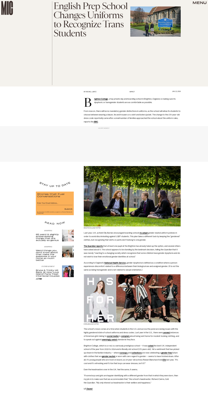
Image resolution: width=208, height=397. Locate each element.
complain (125, 336)
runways (124, 353)
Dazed (89, 389)
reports (99, 246)
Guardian (92, 246)
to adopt (144, 233)
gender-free (166, 353)
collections (137, 353)
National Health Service (115, 263)
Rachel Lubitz (91, 92)
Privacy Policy (40, 213)
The (86, 246)
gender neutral (108, 356)
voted (151, 346)
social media (113, 336)
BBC (96, 122)
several (166, 332)
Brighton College (101, 99)
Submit (68, 209)
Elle (164, 360)
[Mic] (7, 8)
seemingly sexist (109, 340)
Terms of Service (66, 212)
